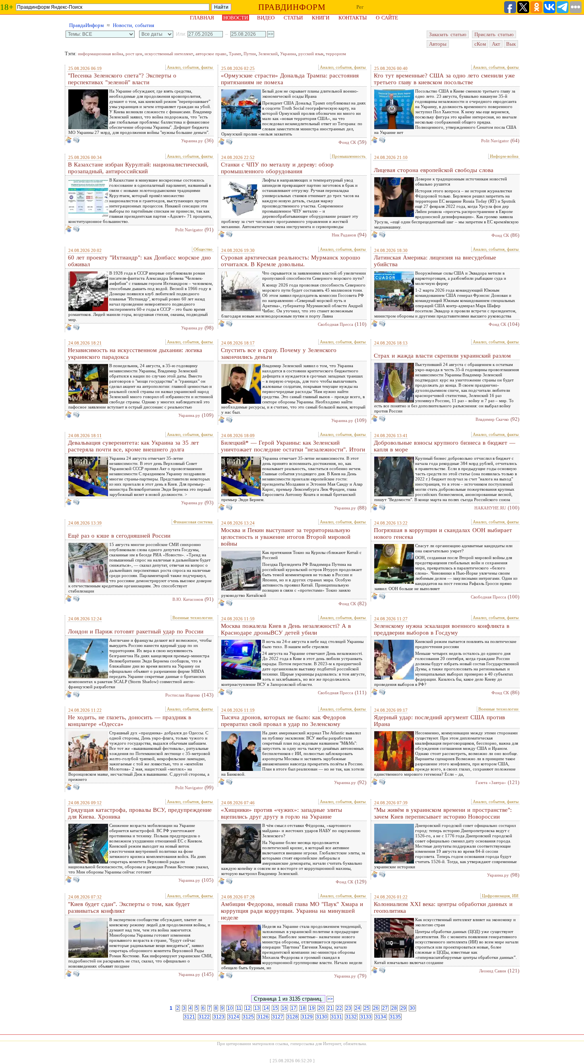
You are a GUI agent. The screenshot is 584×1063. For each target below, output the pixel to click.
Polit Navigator (495, 140)
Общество (203, 249)
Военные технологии (192, 617)
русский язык (310, 53)
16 (284, 1008)
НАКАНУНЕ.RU (490, 507)
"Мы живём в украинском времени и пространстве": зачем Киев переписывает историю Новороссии (443, 813)
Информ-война (504, 156)
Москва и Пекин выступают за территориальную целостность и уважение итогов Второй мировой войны (285, 537)
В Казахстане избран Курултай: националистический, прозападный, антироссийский (138, 167)
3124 (233, 1017)
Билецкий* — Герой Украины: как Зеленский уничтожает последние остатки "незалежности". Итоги (293, 446)
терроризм (336, 53)
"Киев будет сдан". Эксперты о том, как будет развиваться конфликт (129, 907)
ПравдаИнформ (86, 25)
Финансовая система (193, 521)
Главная (202, 18)
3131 (336, 1017)
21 (330, 1008)
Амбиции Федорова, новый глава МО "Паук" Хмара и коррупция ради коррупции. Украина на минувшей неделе (292, 911)
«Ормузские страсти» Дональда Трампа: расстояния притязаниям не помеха (290, 78)
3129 (307, 1017)
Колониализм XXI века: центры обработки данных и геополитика (443, 907)
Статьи (293, 18)
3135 (395, 1017)
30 (412, 1008)
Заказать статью (447, 34)
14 (266, 1008)
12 (248, 1008)
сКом (480, 44)
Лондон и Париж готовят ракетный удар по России (135, 631)
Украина (288, 53)
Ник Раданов (344, 234)
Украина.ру (192, 140)
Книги (320, 18)
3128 (292, 1017)
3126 (263, 1017)
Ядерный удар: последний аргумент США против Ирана (439, 720)
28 (394, 1008)
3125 (248, 1017)
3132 (351, 1017)
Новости (235, 18)
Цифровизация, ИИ (500, 895)
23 (348, 1008)
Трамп (235, 53)
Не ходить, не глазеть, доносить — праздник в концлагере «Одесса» (129, 720)
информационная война (100, 53)
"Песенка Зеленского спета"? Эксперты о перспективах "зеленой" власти (122, 78)
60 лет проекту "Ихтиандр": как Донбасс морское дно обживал (139, 260)
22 (339, 1008)
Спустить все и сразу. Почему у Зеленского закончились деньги (278, 353)
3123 (218, 1017)
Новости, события (133, 25)
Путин (250, 53)
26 (376, 1008)
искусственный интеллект (169, 53)
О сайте (387, 18)
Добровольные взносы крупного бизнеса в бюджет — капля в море (444, 446)
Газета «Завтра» (491, 782)
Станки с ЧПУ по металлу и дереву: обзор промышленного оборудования (277, 167)
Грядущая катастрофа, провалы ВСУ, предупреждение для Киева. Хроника (140, 813)
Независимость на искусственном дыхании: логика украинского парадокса (135, 353)
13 (257, 1008)
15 (275, 1008)
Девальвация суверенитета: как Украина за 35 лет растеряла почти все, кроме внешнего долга (133, 446)
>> (330, 999)
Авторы (438, 44)
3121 (189, 1017)
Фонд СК (347, 142)
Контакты (352, 18)
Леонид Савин (492, 970)
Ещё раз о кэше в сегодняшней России (119, 535)
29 (403, 1008)
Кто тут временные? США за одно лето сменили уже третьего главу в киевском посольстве (444, 78)
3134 (380, 1017)
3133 (365, 1017)
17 (293, 1008)
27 (385, 1008)
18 (303, 1008)
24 (357, 1008)
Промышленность (348, 156)
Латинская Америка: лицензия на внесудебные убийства (435, 260)
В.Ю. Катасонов (187, 599)
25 (366, 1008)
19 (312, 1008)
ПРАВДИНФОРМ (292, 7)
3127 (277, 1017)
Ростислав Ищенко (182, 695)
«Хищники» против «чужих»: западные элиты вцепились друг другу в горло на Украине (281, 813)
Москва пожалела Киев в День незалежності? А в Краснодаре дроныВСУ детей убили (286, 629)
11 (239, 1008)
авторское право (210, 53)
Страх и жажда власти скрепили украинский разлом (442, 355)
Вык (511, 44)
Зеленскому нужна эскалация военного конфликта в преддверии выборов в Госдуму (441, 629)
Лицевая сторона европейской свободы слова (433, 170)
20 (321, 1008)
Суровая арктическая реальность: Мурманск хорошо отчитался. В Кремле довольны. (290, 260)
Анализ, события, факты (190, 67)
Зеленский (268, 53)
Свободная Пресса (335, 324)
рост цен (134, 53)
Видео (266, 18)
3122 (204, 1017)
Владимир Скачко (492, 419)
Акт (496, 44)
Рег (360, 7)
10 (230, 1008)
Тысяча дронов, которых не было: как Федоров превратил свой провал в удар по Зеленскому (283, 720)
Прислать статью (494, 34)
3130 (321, 1017)
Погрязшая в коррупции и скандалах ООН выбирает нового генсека (443, 533)
